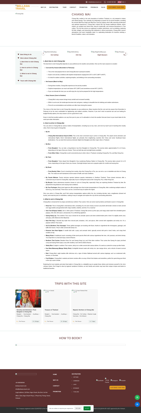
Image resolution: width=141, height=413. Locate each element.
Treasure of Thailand (51, 310)
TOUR (64, 7)
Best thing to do (25, 54)
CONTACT (73, 7)
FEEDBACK (94, 7)
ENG (123, 2)
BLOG (103, 7)
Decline (78, 408)
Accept (87, 408)
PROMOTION (83, 7)
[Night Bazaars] (102, 52)
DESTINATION (53, 7)
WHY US (43, 7)
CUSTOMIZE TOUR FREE (117, 387)
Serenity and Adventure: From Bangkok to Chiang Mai (26, 310)
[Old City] (78, 52)
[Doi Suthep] (54, 52)
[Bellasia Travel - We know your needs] (23, 7)
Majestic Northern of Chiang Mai (83, 310)
